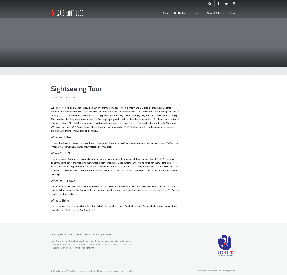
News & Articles (215, 13)
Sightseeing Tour (59, 97)
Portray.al (90, 247)
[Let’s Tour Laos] (68, 12)
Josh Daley (78, 247)
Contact (232, 13)
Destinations (181, 13)
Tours (197, 13)
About (166, 13)
